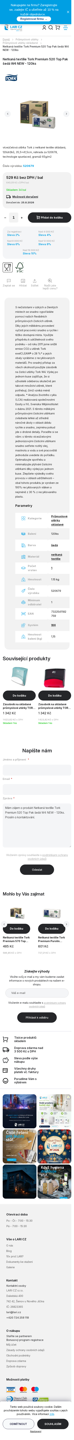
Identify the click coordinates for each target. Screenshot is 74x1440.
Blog (9, 1250)
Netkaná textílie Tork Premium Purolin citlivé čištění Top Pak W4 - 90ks (51, 940)
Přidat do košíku (52, 217)
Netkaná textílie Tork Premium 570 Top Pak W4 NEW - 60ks (16, 940)
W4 (53, 625)
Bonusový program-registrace (24, 1340)
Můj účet (11, 1344)
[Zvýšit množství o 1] (21, 218)
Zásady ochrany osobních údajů (25, 1350)
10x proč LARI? (15, 1256)
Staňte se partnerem (19, 1336)
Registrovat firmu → (33, 18)
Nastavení (35, 1431)
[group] (20, 929)
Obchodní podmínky (18, 1355)
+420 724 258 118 (17, 1317)
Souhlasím (53, 1424)
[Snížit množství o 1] (5, 218)
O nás (9, 1245)
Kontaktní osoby (16, 1285)
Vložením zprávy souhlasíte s (37, 857)
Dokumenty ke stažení (19, 1261)
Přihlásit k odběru (37, 1017)
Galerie (10, 1267)
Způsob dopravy (16, 1366)
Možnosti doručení (25, 196)
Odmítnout (18, 1424)
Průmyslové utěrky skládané (59, 520)
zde (52, 1414)
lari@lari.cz (13, 1312)
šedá (54, 545)
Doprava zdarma (16, 1360)
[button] (7, 114)
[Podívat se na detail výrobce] (12, 77)
